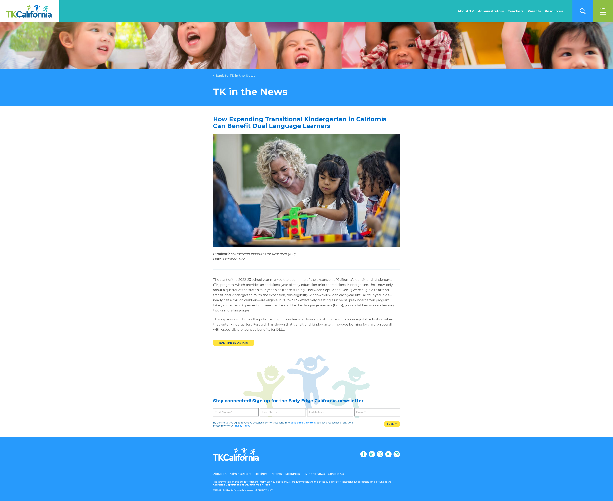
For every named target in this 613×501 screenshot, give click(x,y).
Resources (554, 11)
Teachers (515, 11)
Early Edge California (303, 422)
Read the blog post (233, 342)
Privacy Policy (242, 425)
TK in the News (314, 474)
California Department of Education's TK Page (241, 484)
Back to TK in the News (234, 75)
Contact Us (336, 474)
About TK (466, 11)
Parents (534, 11)
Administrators (491, 11)
